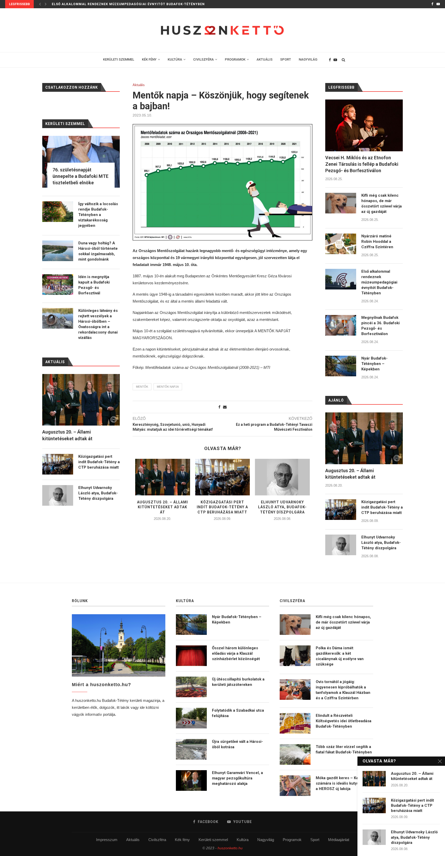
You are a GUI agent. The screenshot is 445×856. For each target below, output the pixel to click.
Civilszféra (157, 839)
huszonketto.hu (230, 848)
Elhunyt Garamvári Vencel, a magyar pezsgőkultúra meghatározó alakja (237, 778)
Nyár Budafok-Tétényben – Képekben (374, 363)
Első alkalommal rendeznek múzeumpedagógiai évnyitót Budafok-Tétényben (128, 4)
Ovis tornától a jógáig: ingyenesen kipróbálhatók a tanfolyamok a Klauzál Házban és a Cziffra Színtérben (343, 689)
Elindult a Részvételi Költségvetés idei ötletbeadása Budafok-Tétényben (343, 721)
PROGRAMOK (235, 59)
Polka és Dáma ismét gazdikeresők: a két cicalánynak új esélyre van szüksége (340, 656)
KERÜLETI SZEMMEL (118, 59)
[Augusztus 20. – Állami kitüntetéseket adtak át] (162, 477)
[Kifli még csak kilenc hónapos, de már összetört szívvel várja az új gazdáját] (340, 203)
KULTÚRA (175, 59)
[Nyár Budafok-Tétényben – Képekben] (340, 366)
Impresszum (106, 839)
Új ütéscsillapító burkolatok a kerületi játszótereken (238, 682)
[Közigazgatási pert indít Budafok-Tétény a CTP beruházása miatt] (222, 477)
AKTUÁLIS (264, 59)
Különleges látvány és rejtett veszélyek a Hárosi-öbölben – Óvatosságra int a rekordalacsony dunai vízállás (98, 324)
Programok (292, 839)
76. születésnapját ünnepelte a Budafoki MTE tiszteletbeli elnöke (80, 176)
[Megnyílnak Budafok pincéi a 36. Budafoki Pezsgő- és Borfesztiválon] (340, 325)
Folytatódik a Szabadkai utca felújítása (238, 713)
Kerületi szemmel (213, 839)
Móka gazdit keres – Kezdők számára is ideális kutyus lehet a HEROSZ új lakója (344, 783)
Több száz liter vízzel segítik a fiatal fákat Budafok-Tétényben (344, 749)
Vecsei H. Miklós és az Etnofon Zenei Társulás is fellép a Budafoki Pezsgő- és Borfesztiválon (361, 164)
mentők (142, 386)
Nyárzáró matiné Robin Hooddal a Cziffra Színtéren (377, 241)
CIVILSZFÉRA (203, 59)
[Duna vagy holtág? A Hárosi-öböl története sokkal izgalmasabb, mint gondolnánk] (57, 250)
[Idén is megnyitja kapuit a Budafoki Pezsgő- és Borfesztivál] (57, 284)
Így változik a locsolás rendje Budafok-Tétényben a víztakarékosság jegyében (98, 215)
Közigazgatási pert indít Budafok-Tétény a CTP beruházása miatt (222, 507)
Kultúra (243, 839)
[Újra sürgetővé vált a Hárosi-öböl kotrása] (191, 749)
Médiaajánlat (338, 839)
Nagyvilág (265, 839)
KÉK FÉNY (149, 59)
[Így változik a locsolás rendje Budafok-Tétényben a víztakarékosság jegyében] (57, 211)
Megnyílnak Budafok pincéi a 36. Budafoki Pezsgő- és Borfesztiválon (380, 325)
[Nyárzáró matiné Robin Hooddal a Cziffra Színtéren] (340, 244)
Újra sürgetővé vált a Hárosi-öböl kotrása (237, 744)
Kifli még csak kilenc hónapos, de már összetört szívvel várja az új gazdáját (381, 203)
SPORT (285, 59)
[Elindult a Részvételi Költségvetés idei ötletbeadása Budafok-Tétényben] (295, 723)
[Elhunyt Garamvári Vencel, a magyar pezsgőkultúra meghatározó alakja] (191, 780)
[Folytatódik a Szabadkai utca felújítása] (191, 718)
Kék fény (182, 839)
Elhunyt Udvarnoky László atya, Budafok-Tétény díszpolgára (282, 507)
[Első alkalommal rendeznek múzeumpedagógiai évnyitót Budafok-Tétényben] (340, 279)
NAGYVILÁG (308, 59)
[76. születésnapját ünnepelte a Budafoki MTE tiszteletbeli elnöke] (81, 162)
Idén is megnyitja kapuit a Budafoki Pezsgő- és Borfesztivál (94, 285)
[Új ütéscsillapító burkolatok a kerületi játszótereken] (191, 687)
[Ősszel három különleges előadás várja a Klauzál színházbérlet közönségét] (191, 655)
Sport (314, 839)
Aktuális (139, 85)
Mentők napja (168, 386)
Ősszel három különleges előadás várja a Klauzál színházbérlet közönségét (236, 653)
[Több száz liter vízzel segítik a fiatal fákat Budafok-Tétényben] (295, 754)
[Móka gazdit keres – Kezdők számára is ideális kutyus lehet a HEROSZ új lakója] (295, 785)
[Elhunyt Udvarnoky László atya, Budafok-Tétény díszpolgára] (282, 477)
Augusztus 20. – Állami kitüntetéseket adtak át (162, 507)
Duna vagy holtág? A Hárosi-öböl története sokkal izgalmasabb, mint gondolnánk (98, 251)
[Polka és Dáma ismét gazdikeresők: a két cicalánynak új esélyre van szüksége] (295, 655)
